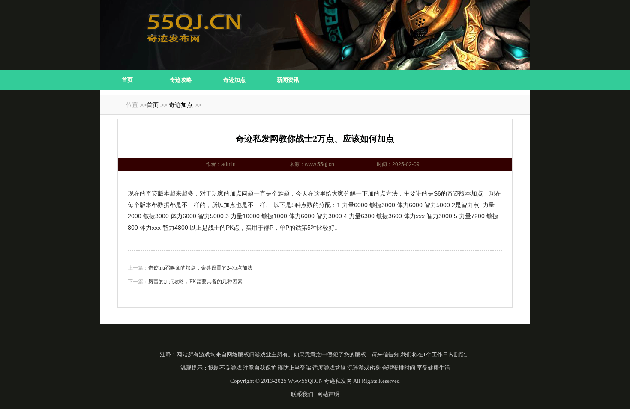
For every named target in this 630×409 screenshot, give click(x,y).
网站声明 (328, 394)
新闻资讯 (288, 80)
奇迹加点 (234, 80)
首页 (127, 80)
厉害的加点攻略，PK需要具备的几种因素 (195, 282)
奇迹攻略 (181, 80)
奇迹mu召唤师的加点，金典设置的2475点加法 (200, 268)
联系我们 (302, 394)
